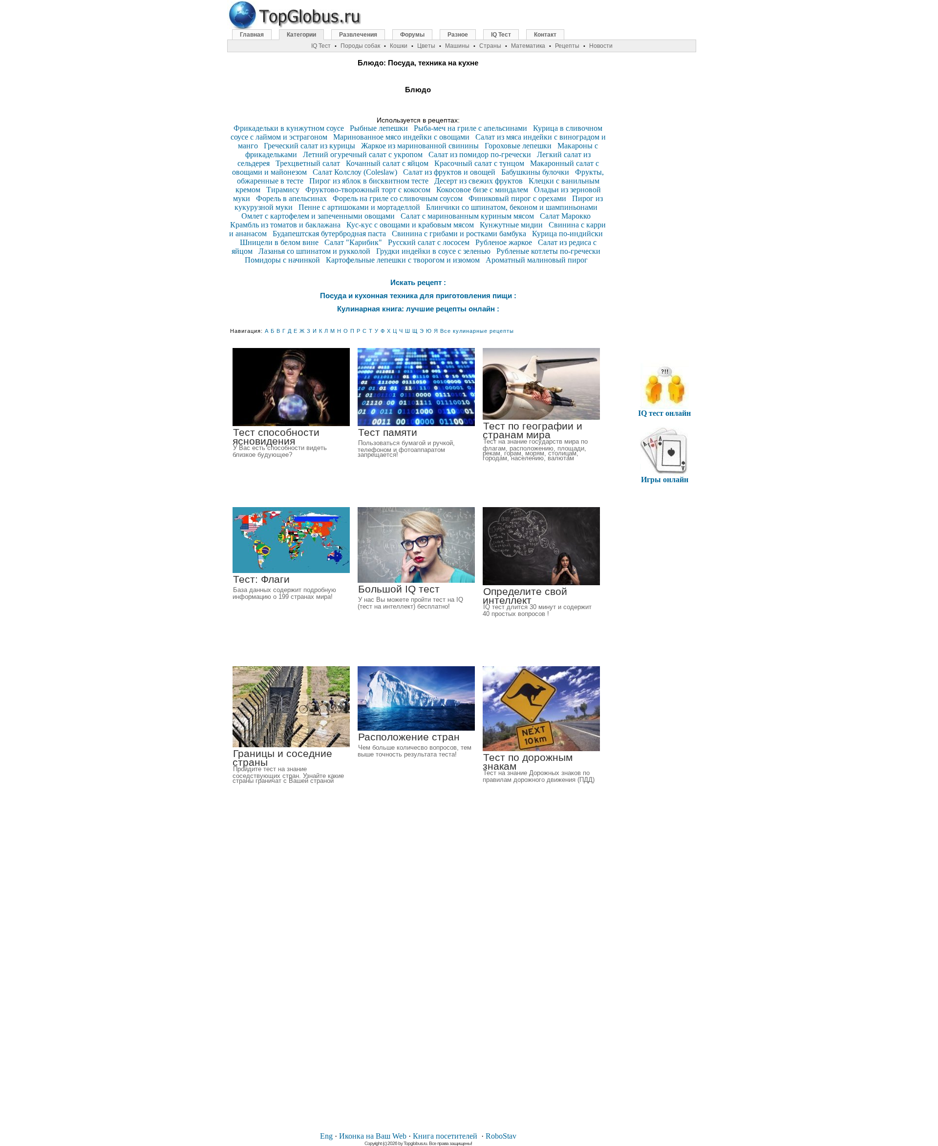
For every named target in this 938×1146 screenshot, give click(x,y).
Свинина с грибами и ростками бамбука (459, 233)
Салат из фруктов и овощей (449, 172)
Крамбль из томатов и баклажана (285, 225)
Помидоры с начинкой (282, 260)
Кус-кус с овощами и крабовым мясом (410, 225)
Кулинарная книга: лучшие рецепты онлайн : (418, 309)
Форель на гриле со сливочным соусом (398, 198)
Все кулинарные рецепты (477, 331)
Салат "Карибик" (353, 242)
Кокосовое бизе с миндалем (482, 189)
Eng (326, 1136)
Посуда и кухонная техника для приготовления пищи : (418, 295)
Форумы (412, 34)
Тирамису (282, 189)
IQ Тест (501, 34)
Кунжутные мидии (511, 225)
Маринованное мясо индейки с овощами (401, 137)
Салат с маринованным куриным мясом (467, 216)
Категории (301, 34)
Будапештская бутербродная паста (329, 233)
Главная (252, 34)
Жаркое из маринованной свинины (420, 146)
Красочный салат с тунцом (479, 163)
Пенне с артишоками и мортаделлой (359, 207)
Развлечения (358, 34)
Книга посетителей (445, 1136)
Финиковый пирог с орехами (517, 198)
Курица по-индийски (567, 233)
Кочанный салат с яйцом (387, 163)
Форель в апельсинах (291, 198)
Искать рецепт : (418, 282)
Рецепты (567, 45)
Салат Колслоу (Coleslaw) (355, 172)
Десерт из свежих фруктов (478, 181)
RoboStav (501, 1136)
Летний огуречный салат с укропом (363, 154)
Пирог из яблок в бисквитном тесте (368, 181)
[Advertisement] (418, 976)
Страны (490, 45)
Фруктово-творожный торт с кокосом (367, 189)
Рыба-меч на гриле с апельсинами (470, 128)
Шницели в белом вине (279, 242)
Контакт (545, 34)
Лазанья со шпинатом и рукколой (314, 251)
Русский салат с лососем (428, 242)
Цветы (426, 45)
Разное (458, 34)
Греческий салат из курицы (309, 146)
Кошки (398, 45)
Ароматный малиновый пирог (537, 260)
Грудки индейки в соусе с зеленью (433, 251)
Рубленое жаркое (503, 242)
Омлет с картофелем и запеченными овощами (318, 216)
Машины (457, 45)
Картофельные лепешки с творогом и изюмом (403, 260)
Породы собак (360, 45)
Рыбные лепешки (379, 128)
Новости (601, 45)
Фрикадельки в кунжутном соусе (289, 128)
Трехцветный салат (308, 163)
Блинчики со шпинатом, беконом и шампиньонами (511, 207)
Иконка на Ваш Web (372, 1136)
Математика (528, 45)
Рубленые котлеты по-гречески (548, 251)
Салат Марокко (565, 216)
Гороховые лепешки (518, 146)
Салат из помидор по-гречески (479, 154)
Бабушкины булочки (535, 172)
